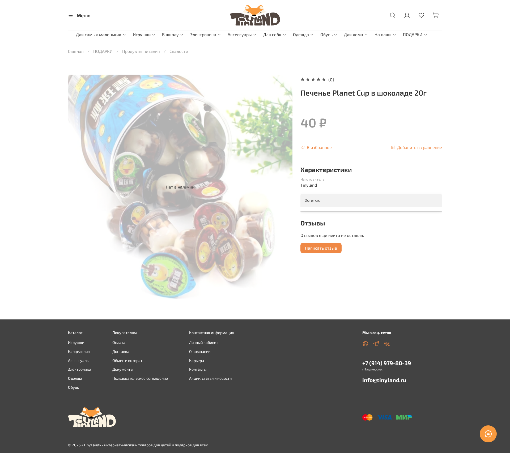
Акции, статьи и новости (210, 378)
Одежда (301, 34)
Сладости (178, 51)
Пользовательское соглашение (140, 378)
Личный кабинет (203, 342)
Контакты (197, 369)
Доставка (120, 351)
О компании (199, 351)
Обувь (326, 34)
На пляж (383, 34)
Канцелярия (79, 351)
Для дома (353, 34)
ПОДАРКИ (412, 34)
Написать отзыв (321, 247)
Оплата (118, 342)
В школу (170, 34)
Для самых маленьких (98, 34)
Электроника (203, 34)
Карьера (196, 360)
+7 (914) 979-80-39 (386, 363)
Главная (76, 51)
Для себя (272, 34)
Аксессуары (240, 34)
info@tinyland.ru (384, 380)
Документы (122, 369)
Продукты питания (141, 51)
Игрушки (142, 34)
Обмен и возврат (127, 360)
